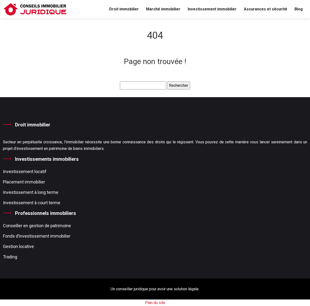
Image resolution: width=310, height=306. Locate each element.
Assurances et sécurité (265, 9)
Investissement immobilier (212, 9)
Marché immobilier (163, 9)
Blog (298, 9)
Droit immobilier (124, 9)
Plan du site (155, 302)
